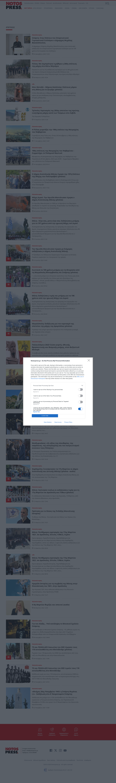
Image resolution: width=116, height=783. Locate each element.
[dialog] (58, 391)
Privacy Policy (68, 422)
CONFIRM (45, 415)
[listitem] (58, 385)
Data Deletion (48, 422)
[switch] (80, 389)
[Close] (89, 361)
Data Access (58, 422)
